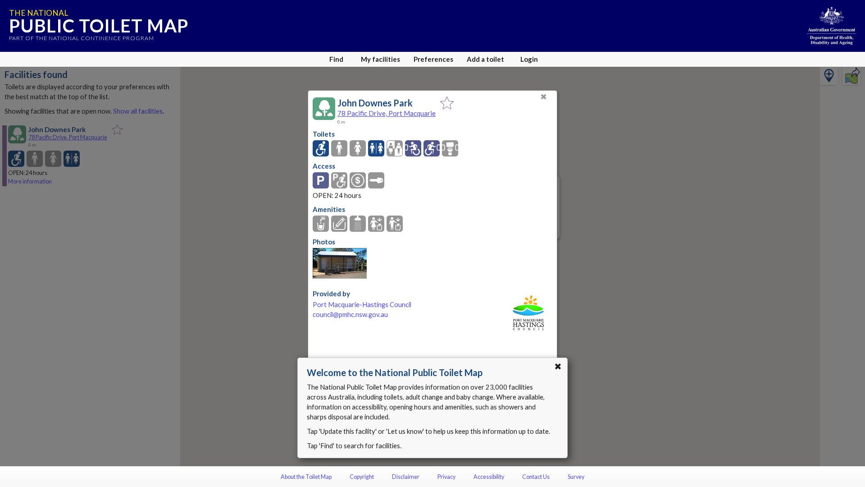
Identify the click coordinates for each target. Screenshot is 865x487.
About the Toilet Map (306, 476)
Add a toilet (485, 59)
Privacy (446, 476)
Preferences (433, 59)
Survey (576, 476)
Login (529, 59)
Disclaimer (405, 476)
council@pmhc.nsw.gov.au (350, 314)
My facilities (380, 59)
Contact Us (536, 476)
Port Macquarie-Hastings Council (362, 304)
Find (336, 59)
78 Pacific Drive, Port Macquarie (386, 113)
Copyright (362, 476)
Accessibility (488, 476)
